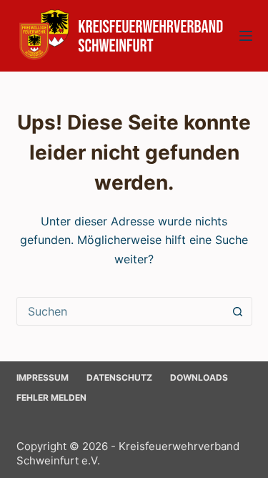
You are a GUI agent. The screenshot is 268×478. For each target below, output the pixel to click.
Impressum (42, 377)
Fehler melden (51, 397)
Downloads (199, 377)
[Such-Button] (238, 311)
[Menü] (245, 35)
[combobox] (120, 311)
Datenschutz (119, 377)
